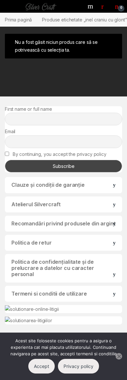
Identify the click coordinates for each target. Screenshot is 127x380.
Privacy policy (78, 366)
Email (10, 131)
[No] (119, 356)
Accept (41, 366)
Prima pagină (18, 19)
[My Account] (104, 6)
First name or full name (28, 109)
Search (91, 6)
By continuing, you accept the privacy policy (58, 154)
